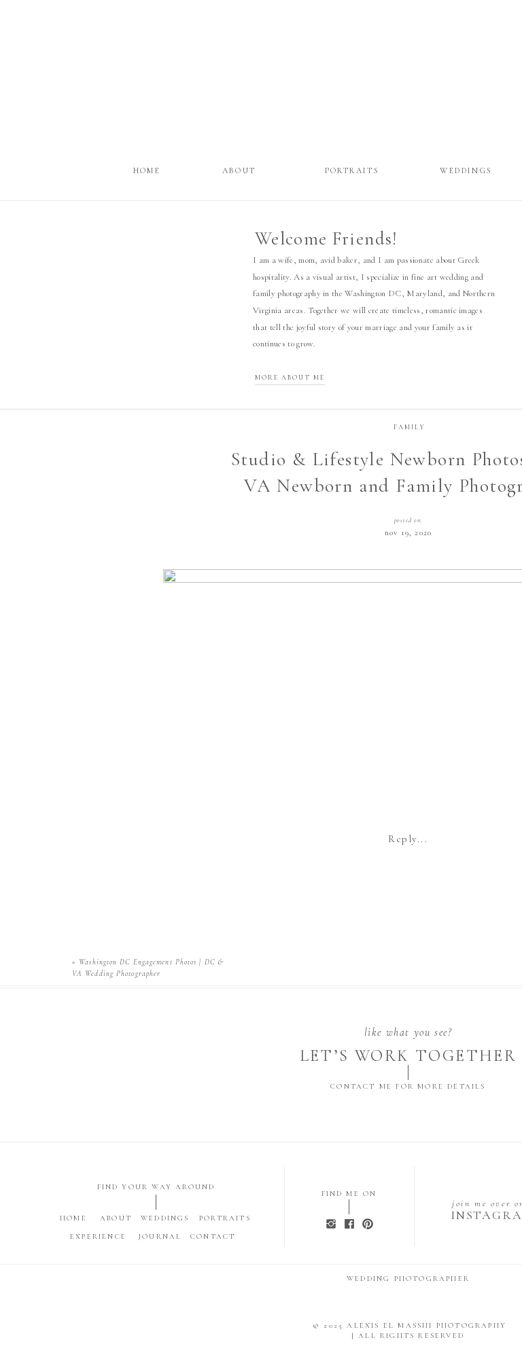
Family (409, 427)
